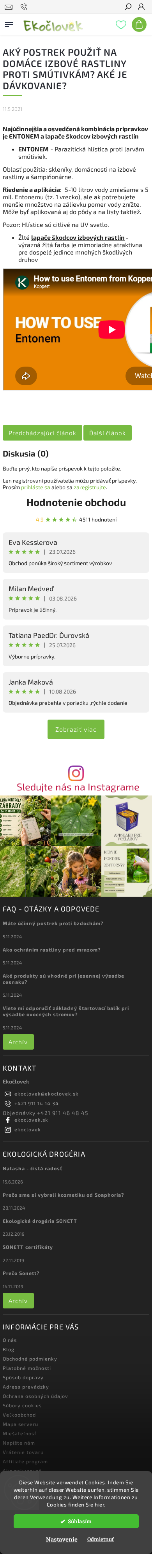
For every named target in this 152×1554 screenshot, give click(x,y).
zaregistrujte (90, 487)
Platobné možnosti (27, 1368)
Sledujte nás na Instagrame (78, 787)
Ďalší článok (107, 432)
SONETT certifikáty (28, 1247)
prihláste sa (35, 487)
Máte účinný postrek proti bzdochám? (53, 923)
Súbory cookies (22, 1405)
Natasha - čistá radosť (32, 1168)
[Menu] (9, 23)
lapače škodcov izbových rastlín (78, 237)
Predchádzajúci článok (42, 432)
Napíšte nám (19, 1443)
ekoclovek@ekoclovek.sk (46, 1093)
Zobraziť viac (76, 729)
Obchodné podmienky (30, 1359)
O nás (10, 1340)
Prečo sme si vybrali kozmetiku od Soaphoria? (63, 1195)
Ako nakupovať (22, 1471)
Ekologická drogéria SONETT (40, 1221)
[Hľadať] (128, 7)
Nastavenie (62, 1539)
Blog (8, 1349)
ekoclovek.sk (31, 1120)
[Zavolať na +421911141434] (25, 7)
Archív (18, 1041)
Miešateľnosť (20, 1433)
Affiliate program (25, 1461)
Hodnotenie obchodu (76, 502)
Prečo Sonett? (21, 1273)
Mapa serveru (20, 1424)
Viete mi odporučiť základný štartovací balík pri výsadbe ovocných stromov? (66, 1011)
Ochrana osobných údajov (35, 1396)
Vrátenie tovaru (23, 1452)
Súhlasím (80, 1521)
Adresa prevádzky (26, 1387)
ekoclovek (27, 1129)
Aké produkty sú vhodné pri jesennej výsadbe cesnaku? (63, 979)
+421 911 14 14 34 (36, 1103)
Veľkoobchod (19, 1415)
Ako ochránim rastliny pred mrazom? (52, 949)
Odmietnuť (100, 1539)
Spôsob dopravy (23, 1377)
